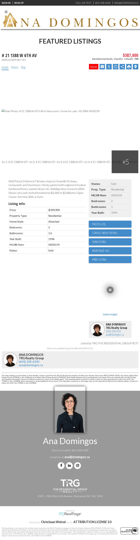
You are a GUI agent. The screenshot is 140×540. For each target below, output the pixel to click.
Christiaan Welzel (53, 522)
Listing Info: (17, 203)
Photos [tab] (14, 67)
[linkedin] (70, 465)
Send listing (99, 242)
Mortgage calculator (111, 251)
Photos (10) (99, 224)
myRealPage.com (70, 514)
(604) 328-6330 (113, 331)
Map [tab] (23, 67)
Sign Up (19, 2)
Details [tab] (5, 67)
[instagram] (78, 465)
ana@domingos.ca (115, 334)
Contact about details (104, 233)
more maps (110, 314)
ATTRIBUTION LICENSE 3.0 (92, 522)
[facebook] (62, 465)
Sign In (6, 2)
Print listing (99, 259)
